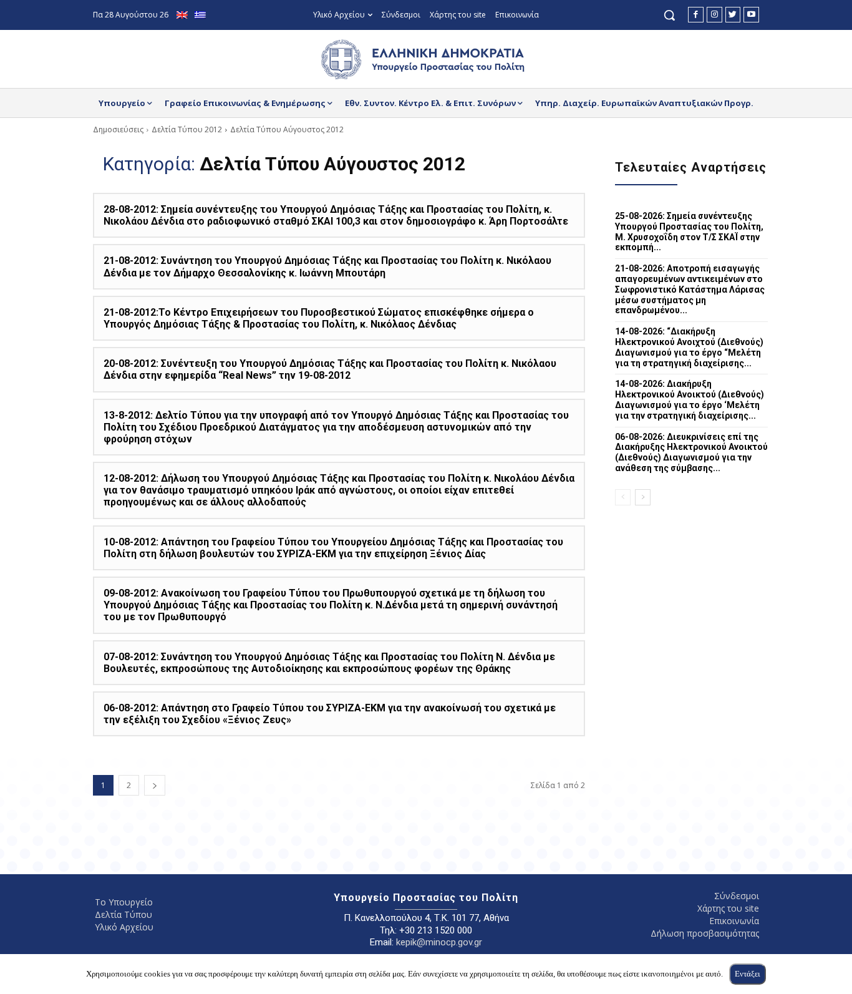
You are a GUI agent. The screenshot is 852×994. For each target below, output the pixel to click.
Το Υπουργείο (124, 902)
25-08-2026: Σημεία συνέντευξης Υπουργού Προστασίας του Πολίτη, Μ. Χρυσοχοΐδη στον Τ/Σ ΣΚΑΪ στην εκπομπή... (689, 231)
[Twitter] (733, 14)
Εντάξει (747, 973)
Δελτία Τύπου (123, 914)
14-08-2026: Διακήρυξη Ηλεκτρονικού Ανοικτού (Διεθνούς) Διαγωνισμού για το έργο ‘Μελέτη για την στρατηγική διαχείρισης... (689, 399)
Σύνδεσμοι (736, 896)
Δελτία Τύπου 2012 (187, 129)
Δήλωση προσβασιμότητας (705, 933)
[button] (669, 15)
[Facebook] (696, 14)
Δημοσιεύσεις (118, 129)
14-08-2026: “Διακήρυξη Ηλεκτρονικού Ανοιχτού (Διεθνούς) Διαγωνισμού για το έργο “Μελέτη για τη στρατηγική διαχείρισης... (689, 347)
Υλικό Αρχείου (124, 927)
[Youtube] (751, 14)
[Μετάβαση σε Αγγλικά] (184, 15)
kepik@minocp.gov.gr (439, 942)
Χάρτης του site (728, 908)
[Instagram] (714, 14)
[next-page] (154, 785)
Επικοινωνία (734, 921)
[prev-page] (623, 497)
